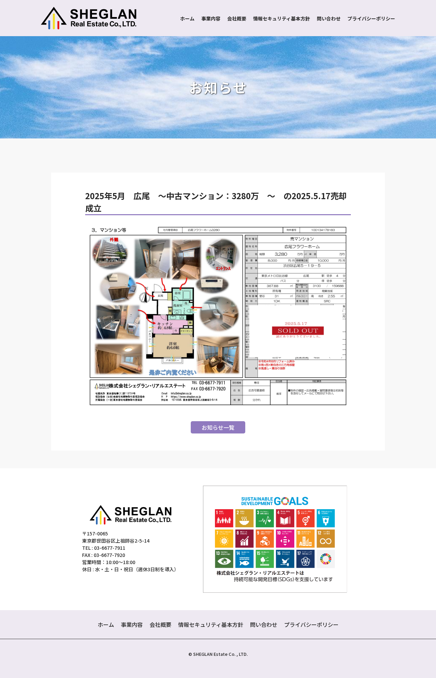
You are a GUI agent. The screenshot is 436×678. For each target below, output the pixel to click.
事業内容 (210, 18)
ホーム (187, 18)
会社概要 (236, 18)
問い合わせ (329, 18)
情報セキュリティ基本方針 (281, 18)
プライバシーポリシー (371, 18)
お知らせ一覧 (218, 427)
